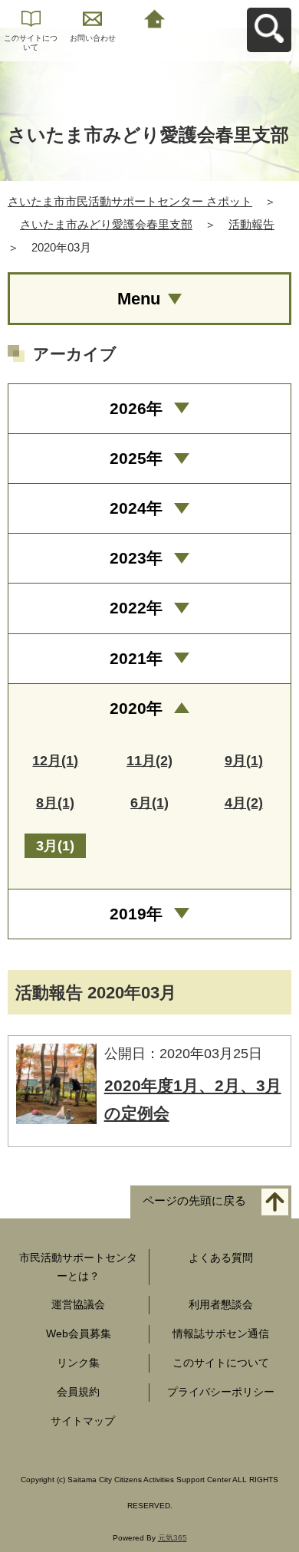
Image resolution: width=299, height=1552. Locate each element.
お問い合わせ (93, 38)
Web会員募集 (78, 1333)
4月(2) (244, 803)
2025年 (136, 458)
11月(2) (149, 760)
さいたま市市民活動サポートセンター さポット (130, 201)
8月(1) (55, 803)
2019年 (136, 913)
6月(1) (149, 803)
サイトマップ (83, 1421)
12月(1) (55, 760)
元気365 (172, 1538)
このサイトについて (31, 42)
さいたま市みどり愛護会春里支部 (106, 224)
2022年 (136, 608)
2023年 (136, 558)
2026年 (136, 408)
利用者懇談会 (221, 1304)
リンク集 (78, 1362)
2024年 (136, 508)
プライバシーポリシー (220, 1392)
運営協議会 (78, 1304)
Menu (138, 298)
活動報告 (251, 224)
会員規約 (78, 1392)
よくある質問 (221, 1257)
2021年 (136, 658)
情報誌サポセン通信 (220, 1333)
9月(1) (244, 760)
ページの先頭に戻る (194, 1200)
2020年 (136, 708)
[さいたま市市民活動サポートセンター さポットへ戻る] (154, 17)
